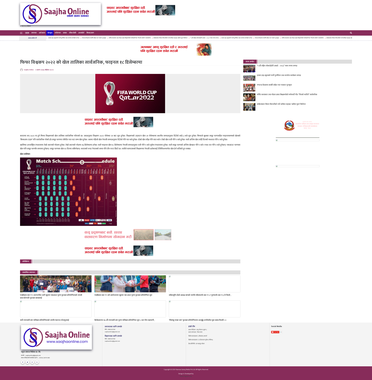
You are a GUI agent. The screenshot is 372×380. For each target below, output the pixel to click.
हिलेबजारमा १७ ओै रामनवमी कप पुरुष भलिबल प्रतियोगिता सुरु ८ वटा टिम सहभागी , (124, 320)
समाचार (34, 32)
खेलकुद (49, 32)
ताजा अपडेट (250, 61)
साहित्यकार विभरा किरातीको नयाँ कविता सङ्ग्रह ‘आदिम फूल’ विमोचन (151, 38)
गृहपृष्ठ (27, 32)
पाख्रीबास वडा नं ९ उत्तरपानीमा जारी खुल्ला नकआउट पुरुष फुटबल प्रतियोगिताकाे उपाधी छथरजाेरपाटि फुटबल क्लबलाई (51, 296)
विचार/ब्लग (90, 32)
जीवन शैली (72, 32)
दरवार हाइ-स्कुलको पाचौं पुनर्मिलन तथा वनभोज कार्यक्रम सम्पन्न (217, 38)
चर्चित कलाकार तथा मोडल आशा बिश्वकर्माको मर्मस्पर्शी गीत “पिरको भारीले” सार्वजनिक (110, 38)
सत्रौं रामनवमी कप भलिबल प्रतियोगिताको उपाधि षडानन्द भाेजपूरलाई (44, 320)
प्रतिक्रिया (25, 261)
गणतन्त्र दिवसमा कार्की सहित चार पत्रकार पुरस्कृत (74, 38)
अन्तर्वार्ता (81, 32)
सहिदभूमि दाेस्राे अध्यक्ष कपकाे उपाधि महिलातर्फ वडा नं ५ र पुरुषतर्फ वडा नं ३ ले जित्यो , (200, 295)
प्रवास (65, 32)
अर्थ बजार (42, 32)
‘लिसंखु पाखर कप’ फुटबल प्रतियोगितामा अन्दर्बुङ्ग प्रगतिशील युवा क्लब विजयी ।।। (197, 320)
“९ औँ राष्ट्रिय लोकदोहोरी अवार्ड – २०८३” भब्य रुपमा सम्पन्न (185, 38)
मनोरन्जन (58, 32)
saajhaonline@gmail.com (112, 332)
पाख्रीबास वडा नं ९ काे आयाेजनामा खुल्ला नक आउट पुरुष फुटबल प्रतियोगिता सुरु (123, 295)
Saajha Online (29, 69)
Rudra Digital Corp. (186, 376)
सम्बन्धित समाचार (28, 272)
